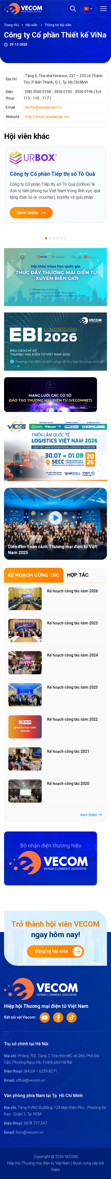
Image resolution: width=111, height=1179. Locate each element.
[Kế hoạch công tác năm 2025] (25, 630)
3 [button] (54, 238)
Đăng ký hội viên (51, 951)
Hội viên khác (27, 136)
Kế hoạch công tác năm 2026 (72, 591)
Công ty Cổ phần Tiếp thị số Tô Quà (52, 174)
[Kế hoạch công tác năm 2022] (25, 726)
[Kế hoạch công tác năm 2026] (25, 598)
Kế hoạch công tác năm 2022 (72, 719)
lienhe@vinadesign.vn (43, 107)
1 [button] (46, 238)
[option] (55, 185)
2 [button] (50, 238)
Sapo (55, 1169)
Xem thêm (27, 212)
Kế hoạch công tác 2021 (68, 751)
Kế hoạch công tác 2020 (68, 783)
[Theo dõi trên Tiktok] (72, 1017)
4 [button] (57, 238)
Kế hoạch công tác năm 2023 (72, 687)
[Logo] (41, 988)
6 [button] (65, 238)
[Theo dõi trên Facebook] (58, 1017)
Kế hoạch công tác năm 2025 (72, 623)
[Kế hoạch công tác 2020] (25, 791)
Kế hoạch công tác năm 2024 (72, 655)
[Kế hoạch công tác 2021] (25, 759)
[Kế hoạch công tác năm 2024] (25, 662)
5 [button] (61, 238)
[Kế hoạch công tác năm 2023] (25, 694)
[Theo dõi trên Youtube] (45, 1017)
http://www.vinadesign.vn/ (47, 117)
